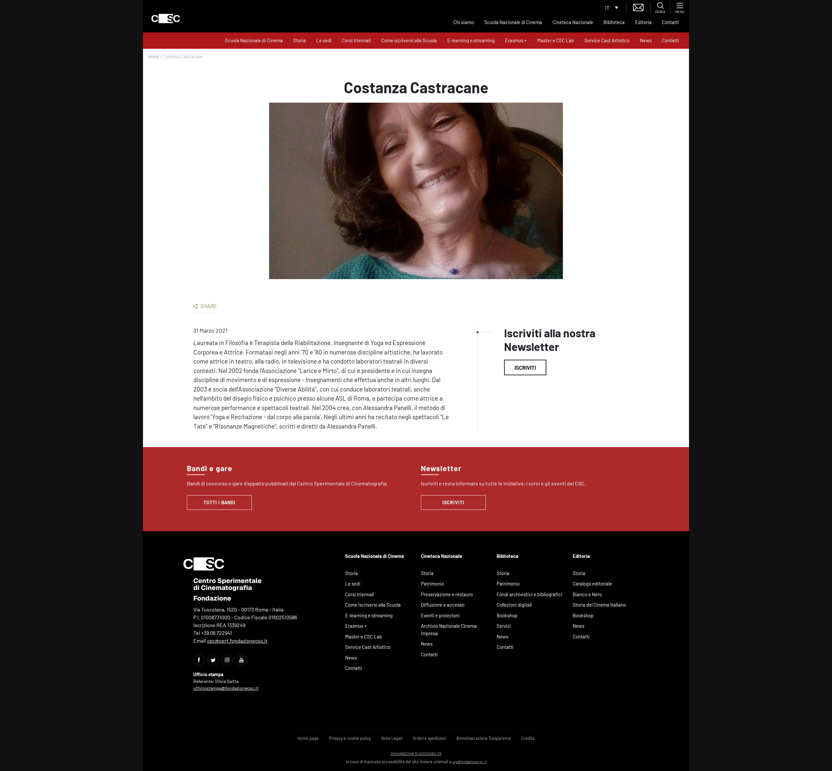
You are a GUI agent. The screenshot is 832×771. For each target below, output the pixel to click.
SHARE (208, 305)
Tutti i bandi (219, 502)
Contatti (670, 22)
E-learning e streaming (471, 40)
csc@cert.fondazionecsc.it (237, 640)
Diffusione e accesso (442, 605)
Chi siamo (463, 22)
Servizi (504, 626)
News (646, 40)
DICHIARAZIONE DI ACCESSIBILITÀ (416, 754)
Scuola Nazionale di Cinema (513, 22)
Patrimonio (432, 583)
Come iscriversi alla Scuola (409, 40)
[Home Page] (166, 18)
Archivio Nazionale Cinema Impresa (449, 629)
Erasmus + (516, 40)
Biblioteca (614, 22)
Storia (299, 40)
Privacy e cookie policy (350, 738)
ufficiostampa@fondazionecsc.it (225, 688)
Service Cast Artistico (607, 40)
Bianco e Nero (587, 594)
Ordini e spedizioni (429, 738)
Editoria (643, 22)
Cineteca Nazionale (572, 22)
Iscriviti (525, 367)
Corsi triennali (356, 40)
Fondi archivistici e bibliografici (529, 594)
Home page (307, 738)
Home (153, 56)
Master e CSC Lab (555, 40)
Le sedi (324, 40)
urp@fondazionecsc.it (469, 762)
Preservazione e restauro (447, 594)
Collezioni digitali (514, 605)
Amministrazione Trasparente (483, 738)
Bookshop (507, 615)
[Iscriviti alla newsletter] (638, 7)
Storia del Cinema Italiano (599, 605)
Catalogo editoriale (592, 583)
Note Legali (391, 738)
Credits (528, 738)
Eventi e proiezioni (440, 615)
